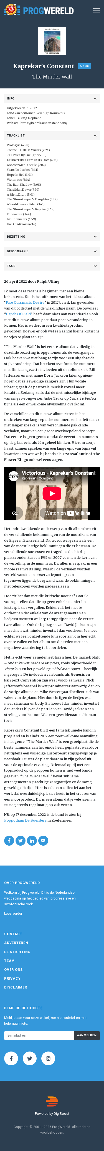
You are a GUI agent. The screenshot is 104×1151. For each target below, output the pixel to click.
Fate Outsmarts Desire (25, 302)
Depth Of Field (18, 314)
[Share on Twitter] (21, 841)
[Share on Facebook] (9, 841)
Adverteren (16, 943)
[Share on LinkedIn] (32, 841)
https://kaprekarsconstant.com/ (44, 123)
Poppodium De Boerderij (25, 820)
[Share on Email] (43, 841)
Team (9, 961)
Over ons (13, 970)
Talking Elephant (28, 118)
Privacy (12, 978)
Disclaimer (15, 987)
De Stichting (17, 952)
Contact (13, 934)
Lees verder (13, 914)
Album (84, 66)
